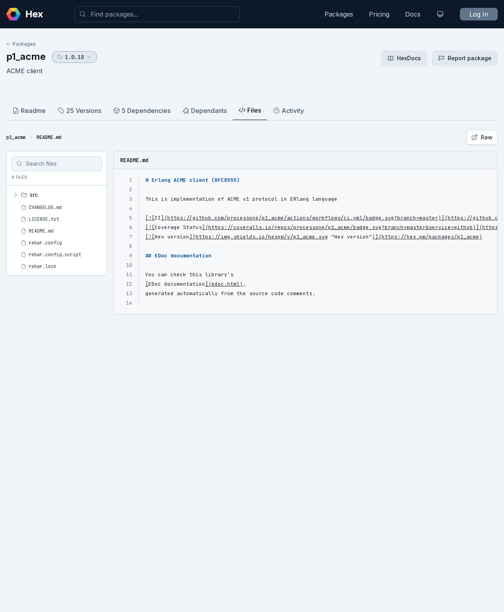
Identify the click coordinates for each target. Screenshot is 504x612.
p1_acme (26, 56)
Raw (487, 137)
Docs (413, 14)
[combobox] (157, 14)
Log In (478, 14)
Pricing (379, 14)
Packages (338, 14)
